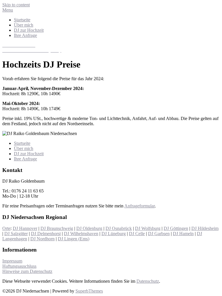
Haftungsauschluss (19, 266)
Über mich (23, 25)
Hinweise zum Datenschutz (27, 271)
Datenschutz (147, 281)
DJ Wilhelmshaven (81, 233)
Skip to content (16, 4)
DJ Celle (137, 233)
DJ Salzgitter (16, 233)
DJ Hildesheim (205, 228)
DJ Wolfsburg (147, 228)
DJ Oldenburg (89, 228)
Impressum (12, 260)
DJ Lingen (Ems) (73, 238)
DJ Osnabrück (119, 228)
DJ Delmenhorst (46, 233)
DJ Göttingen (176, 228)
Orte (6, 228)
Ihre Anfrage (25, 35)
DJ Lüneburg (113, 233)
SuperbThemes (89, 290)
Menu (7, 10)
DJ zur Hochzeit (29, 30)
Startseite (22, 19)
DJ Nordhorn (42, 238)
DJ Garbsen (159, 233)
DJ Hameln (183, 233)
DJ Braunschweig (56, 228)
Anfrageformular (139, 205)
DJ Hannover (25, 228)
